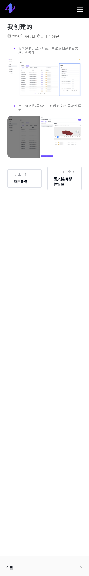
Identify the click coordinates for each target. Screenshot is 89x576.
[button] (44, 568)
